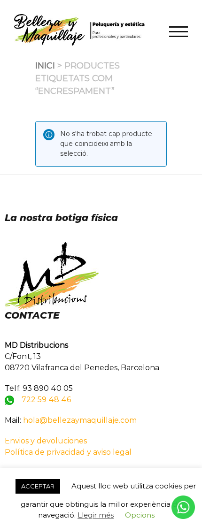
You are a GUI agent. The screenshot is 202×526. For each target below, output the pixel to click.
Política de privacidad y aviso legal (68, 452)
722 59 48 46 (46, 399)
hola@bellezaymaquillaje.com (80, 420)
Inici (45, 66)
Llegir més (96, 515)
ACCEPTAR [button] (37, 486)
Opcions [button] (140, 515)
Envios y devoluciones (46, 440)
